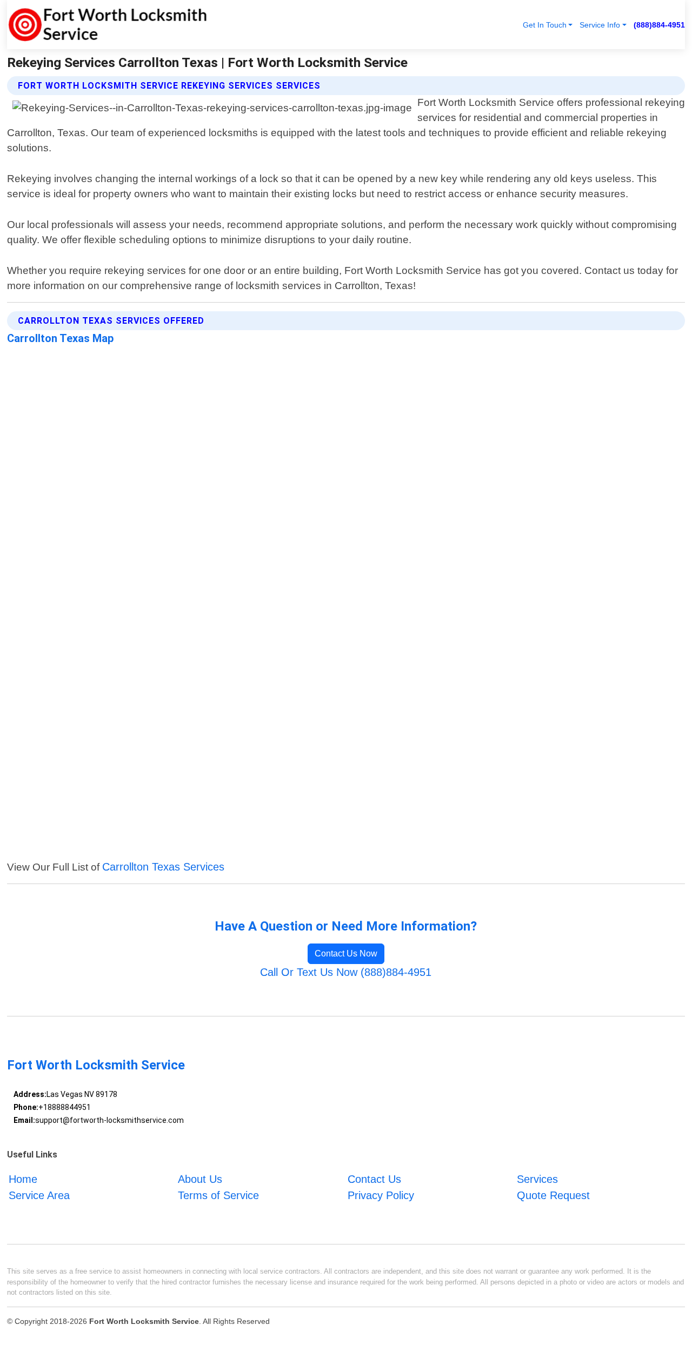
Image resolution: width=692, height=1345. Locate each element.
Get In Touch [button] (545, 25)
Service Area (39, 1195)
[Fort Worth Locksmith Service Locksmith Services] (107, 24)
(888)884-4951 (659, 25)
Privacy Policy (381, 1195)
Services (537, 1179)
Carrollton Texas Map (60, 338)
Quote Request (553, 1195)
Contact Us (374, 1179)
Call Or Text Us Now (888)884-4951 (345, 972)
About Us (200, 1179)
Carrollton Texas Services (163, 867)
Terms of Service (218, 1195)
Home (23, 1179)
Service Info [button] (600, 25)
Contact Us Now (346, 953)
